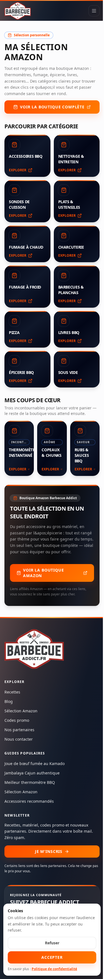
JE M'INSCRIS (48, 851)
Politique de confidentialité (54, 969)
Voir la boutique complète (52, 106)
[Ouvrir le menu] (94, 10)
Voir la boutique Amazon (43, 572)
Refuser (52, 942)
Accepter (52, 957)
